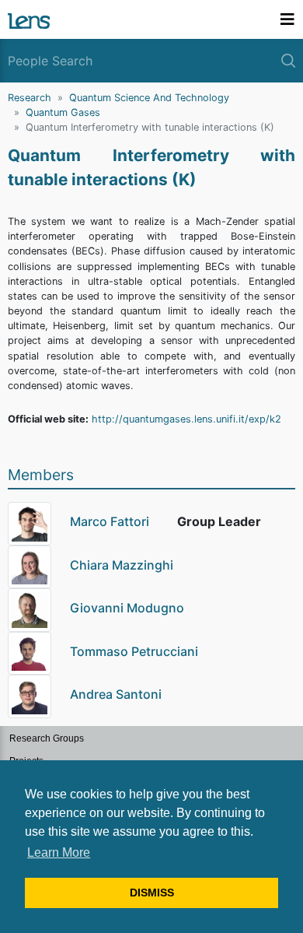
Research (29, 97)
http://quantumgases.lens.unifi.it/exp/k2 (186, 419)
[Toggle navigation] (287, 19)
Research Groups (46, 738)
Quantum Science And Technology (149, 97)
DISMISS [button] (152, 892)
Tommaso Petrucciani (134, 651)
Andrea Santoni (116, 694)
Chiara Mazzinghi (121, 565)
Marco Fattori (109, 521)
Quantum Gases (63, 112)
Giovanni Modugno (127, 608)
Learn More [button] (58, 852)
